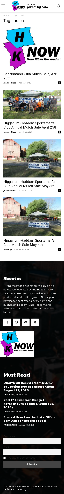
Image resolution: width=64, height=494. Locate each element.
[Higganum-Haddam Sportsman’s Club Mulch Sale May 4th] (32, 216)
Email (6, 447)
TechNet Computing (14, 489)
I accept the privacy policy (22, 458)
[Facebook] (7, 322)
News (6, 394)
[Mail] (25, 322)
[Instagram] (16, 322)
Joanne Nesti (9, 82)
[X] (35, 322)
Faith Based (10, 425)
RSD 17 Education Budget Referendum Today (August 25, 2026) (28, 403)
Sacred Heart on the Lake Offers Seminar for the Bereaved (29, 419)
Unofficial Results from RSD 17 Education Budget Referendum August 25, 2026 (28, 386)
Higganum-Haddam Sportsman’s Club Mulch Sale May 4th (29, 242)
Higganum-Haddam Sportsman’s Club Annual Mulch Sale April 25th (30, 125)
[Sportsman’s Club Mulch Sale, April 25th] (32, 48)
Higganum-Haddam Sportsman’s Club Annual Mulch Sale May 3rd (29, 184)
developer (8, 249)
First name (9, 436)
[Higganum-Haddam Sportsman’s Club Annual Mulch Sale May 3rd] (32, 158)
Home (6, 15)
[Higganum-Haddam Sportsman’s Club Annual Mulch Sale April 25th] (32, 104)
